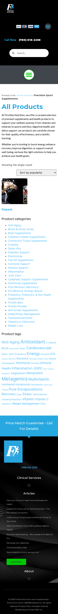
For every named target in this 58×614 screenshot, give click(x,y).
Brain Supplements (19, 233)
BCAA (5, 348)
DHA (11, 354)
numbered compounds (16, 384)
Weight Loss (15, 325)
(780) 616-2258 (29, 467)
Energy (33, 353)
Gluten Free (42, 359)
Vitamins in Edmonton (21, 321)
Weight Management (25, 403)
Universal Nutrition (11, 399)
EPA (52, 354)
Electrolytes (15, 256)
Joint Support (48, 369)
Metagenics (15, 379)
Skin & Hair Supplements (23, 310)
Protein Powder (17, 306)
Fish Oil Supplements (21, 260)
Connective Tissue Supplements (27, 240)
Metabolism (34, 373)
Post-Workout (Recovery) (23, 287)
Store (29, 95)
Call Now (22, 39)
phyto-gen (48, 385)
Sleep (19, 394)
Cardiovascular (39, 348)
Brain (22, 348)
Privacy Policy (24, 606)
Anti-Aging (14, 225)
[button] (48, 26)
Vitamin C (42, 399)
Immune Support (18, 267)
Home (20, 95)
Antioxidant (32, 342)
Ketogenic (6, 373)
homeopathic (8, 363)
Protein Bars (15, 302)
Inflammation (16, 271)
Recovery (9, 394)
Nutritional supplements (22, 283)
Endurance (20, 354)
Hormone (23, 363)
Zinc (43, 403)
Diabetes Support (19, 252)
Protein (5, 390)
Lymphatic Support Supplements (28, 279)
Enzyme (45, 354)
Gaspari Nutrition (9, 359)
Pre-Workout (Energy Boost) (25, 290)
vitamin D (6, 404)
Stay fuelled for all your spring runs (23, 552)
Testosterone (40, 394)
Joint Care (14, 275)
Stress (27, 394)
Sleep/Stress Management (24, 314)
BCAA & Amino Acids (21, 229)
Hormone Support (19, 263)
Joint (37, 368)
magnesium (18, 373)
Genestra (22, 358)
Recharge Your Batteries (18, 543)
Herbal (52, 358)
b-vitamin (51, 342)
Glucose (33, 359)
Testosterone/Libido (20, 317)
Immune (35, 363)
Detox (5, 354)
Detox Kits (14, 248)
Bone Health (14, 349)
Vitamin (28, 399)
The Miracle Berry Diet (17, 547)
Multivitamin (38, 379)
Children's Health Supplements (26, 236)
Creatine (13, 244)
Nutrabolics (37, 384)
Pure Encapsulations (25, 389)
